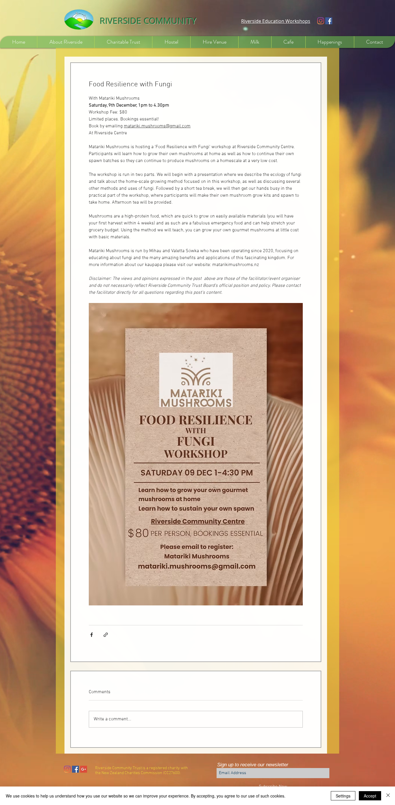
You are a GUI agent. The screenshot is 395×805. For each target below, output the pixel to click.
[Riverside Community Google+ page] (83, 769)
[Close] (388, 795)
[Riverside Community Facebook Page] (328, 20)
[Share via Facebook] (91, 634)
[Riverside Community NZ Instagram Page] (67, 769)
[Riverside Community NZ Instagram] (320, 20)
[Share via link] (105, 634)
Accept (370, 796)
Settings (343, 796)
